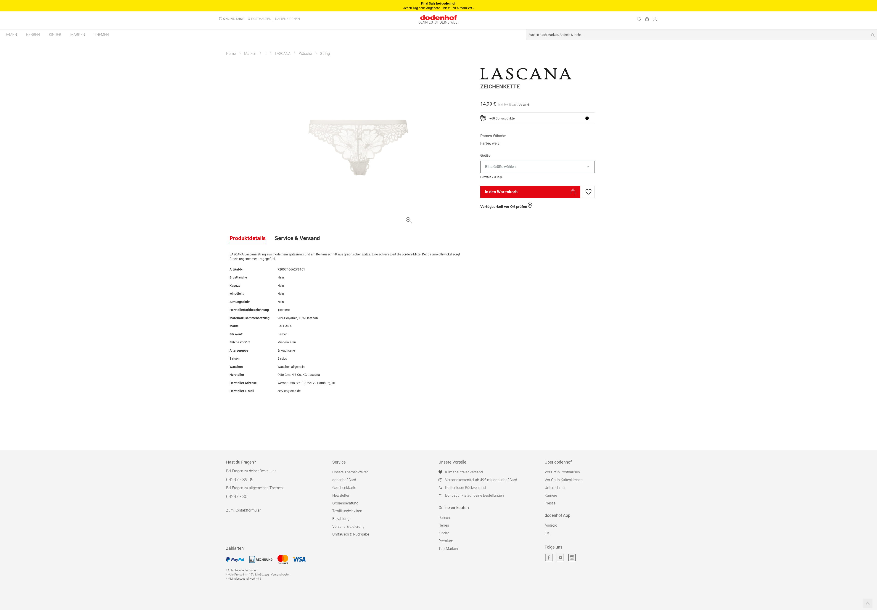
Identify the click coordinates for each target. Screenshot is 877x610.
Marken (250, 53)
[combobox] (701, 34)
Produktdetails (248, 238)
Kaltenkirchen (287, 19)
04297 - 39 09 (240, 479)
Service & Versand (297, 238)
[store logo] (438, 17)
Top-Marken (448, 548)
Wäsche (305, 53)
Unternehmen (555, 487)
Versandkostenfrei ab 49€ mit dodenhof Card (481, 480)
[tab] (248, 238)
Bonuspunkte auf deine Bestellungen (474, 495)
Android (551, 525)
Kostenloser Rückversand (465, 487)
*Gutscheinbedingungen (241, 570)
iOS (547, 533)
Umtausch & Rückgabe (350, 534)
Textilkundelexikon (347, 511)
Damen (444, 517)
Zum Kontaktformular (243, 510)
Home (231, 53)
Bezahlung (340, 519)
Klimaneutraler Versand (464, 472)
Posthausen (261, 19)
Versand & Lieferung (348, 526)
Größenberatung (345, 503)
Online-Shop (233, 19)
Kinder (443, 533)
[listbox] (563, 167)
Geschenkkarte (344, 487)
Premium (445, 541)
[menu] (438, 34)
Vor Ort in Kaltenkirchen (564, 480)
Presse (550, 503)
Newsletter (340, 495)
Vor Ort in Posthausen (562, 472)
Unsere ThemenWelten (350, 472)
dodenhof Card (344, 480)
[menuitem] (11, 34)
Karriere (551, 495)
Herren (443, 525)
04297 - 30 (236, 496)
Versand (524, 104)
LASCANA (283, 53)
